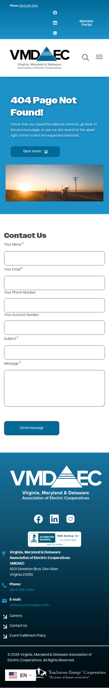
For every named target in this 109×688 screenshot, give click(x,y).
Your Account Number (21, 315)
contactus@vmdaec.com (29, 605)
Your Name (13, 245)
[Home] (40, 58)
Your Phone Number (20, 293)
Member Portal (87, 23)
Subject (10, 339)
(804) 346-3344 (28, 6)
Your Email (12, 269)
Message (11, 364)
